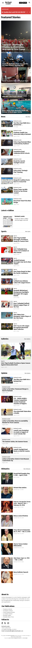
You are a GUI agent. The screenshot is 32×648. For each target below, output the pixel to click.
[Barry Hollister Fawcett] (7, 577)
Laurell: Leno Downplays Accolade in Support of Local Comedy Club (21, 432)
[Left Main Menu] (3, 2)
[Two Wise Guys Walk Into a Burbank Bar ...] (7, 123)
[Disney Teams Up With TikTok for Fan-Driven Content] (7, 190)
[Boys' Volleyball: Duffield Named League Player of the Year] (7, 304)
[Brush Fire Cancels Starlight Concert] (7, 161)
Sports (4, 42)
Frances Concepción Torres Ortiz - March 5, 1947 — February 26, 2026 (22, 503)
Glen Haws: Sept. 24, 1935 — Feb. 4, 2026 (21, 559)
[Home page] (8, 2)
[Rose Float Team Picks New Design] (7, 201)
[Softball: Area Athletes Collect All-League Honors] (7, 281)
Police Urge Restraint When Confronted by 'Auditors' (22, 143)
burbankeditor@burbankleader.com (14, 631)
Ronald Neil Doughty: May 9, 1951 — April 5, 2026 (22, 474)
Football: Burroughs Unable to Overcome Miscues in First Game (13, 47)
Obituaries (5, 469)
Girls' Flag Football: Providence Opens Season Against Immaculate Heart (15, 364)
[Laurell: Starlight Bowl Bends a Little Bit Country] (7, 450)
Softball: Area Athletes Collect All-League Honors (22, 282)
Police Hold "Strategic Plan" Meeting (21, 171)
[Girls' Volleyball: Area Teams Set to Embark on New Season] (7, 249)
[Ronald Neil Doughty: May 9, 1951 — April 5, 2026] (7, 478)
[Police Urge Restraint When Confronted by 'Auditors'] (7, 142)
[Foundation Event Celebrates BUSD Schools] (7, 152)
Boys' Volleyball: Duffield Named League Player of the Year (21, 305)
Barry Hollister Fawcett (21, 572)
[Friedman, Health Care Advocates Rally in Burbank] (7, 133)
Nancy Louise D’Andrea (21, 516)
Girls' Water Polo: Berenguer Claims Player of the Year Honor (22, 316)
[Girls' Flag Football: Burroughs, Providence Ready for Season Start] (7, 238)
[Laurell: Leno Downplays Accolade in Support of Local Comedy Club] (7, 431)
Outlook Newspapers (11, 635)
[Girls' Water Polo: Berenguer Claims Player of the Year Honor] (7, 315)
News (3, 117)
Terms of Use (13, 636)
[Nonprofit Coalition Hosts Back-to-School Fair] (7, 180)
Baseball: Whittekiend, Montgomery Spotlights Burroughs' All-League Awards (21, 293)
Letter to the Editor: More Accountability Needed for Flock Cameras (15, 421)
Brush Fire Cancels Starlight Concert (19, 162)
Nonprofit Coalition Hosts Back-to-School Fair (22, 181)
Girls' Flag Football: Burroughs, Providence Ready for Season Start (21, 239)
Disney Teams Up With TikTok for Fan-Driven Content (20, 191)
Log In (20, 2)
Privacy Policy (18, 636)
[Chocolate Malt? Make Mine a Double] (7, 412)
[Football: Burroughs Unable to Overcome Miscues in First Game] (16, 35)
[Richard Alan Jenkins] (7, 492)
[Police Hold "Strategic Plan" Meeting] (7, 171)
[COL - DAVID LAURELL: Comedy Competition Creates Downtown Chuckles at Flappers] (7, 399)
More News (28, 116)
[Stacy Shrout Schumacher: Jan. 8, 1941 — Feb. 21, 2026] (7, 535)
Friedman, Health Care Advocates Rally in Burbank (22, 133)
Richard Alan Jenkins (20, 487)
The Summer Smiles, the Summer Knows (15, 441)
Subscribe (25, 2)
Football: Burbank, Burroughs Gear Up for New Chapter (22, 262)
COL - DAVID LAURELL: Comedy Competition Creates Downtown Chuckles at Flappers (20, 401)
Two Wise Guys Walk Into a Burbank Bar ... (22, 124)
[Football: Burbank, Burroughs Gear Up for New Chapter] (7, 261)
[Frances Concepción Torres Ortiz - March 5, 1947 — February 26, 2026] (7, 507)
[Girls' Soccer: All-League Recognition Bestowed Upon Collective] (7, 326)
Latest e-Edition (7, 210)
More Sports (27, 231)
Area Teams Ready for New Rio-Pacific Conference (22, 272)
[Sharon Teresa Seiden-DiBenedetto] (7, 549)
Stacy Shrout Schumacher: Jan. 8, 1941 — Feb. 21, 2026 (22, 530)
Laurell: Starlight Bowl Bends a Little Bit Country (22, 450)
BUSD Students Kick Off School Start (15, 81)
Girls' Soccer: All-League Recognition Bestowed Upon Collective (21, 327)
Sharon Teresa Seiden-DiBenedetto (21, 545)
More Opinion (27, 373)
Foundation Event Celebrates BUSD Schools (22, 152)
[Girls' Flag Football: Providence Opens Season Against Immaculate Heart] (16, 351)
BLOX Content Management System (15, 638)
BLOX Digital (25, 638)
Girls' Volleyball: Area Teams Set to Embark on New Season (21, 250)
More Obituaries (27, 468)
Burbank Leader (6, 79)
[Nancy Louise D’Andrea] (7, 521)
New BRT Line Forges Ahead (12, 96)
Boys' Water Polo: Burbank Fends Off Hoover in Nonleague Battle (15, 111)
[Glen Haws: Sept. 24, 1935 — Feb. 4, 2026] (7, 563)
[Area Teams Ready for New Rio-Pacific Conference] (7, 272)
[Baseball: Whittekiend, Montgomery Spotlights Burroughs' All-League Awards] (7, 291)
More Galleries (27, 339)
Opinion (4, 373)
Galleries (4, 339)
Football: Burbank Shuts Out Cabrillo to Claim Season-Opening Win (15, 64)
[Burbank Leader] (7, 226)
